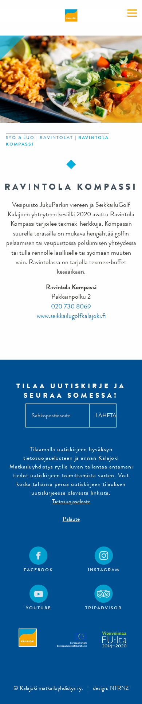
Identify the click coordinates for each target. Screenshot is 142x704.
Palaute (71, 519)
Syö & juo (20, 137)
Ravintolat (56, 137)
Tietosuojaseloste (71, 501)
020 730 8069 (71, 306)
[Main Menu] (132, 13)
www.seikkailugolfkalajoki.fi (71, 315)
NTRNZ (119, 688)
